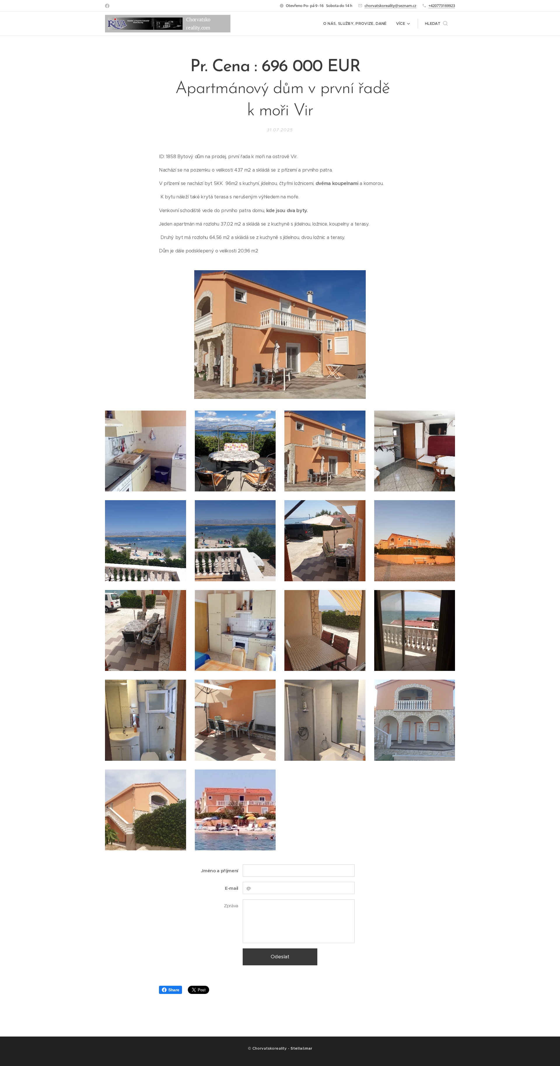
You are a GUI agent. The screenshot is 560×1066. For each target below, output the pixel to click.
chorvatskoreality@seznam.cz (390, 5)
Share (173, 990)
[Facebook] (107, 6)
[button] (436, 23)
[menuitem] (356, 23)
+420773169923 (441, 5)
